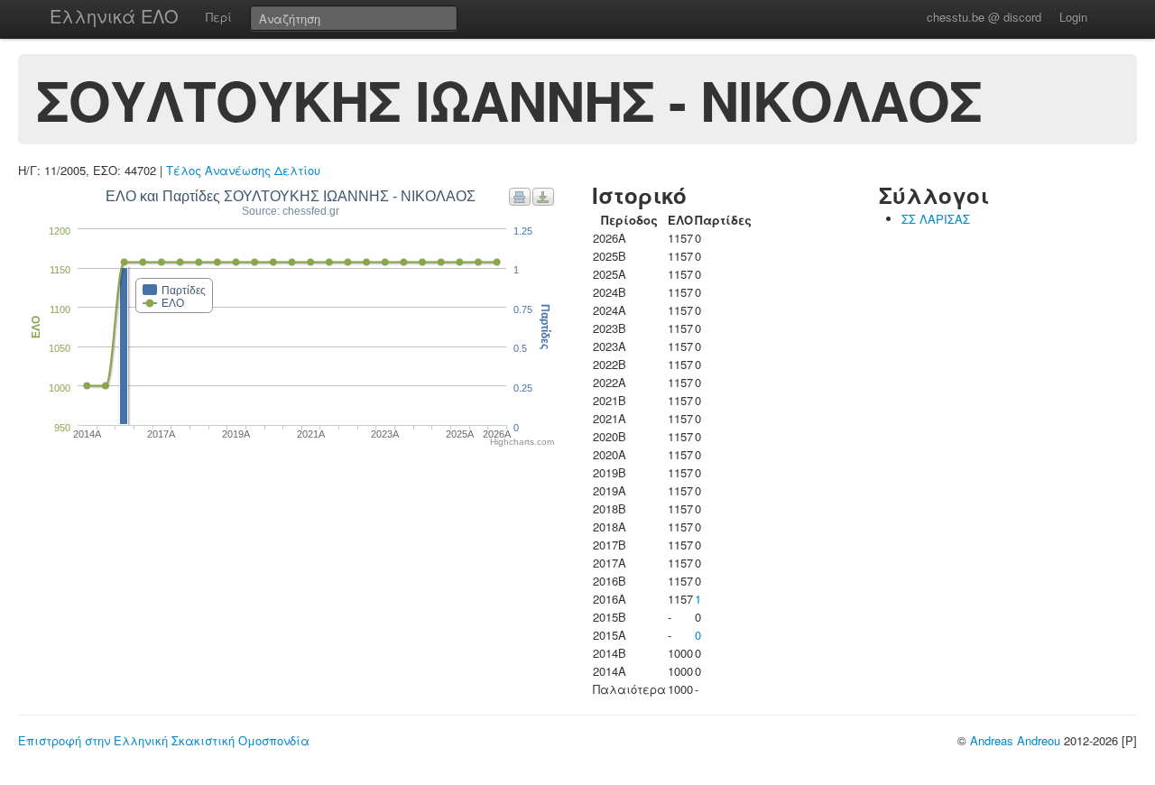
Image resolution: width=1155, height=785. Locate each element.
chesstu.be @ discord (984, 16)
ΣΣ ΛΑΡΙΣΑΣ (935, 218)
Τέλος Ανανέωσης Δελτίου (243, 170)
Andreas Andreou (1015, 740)
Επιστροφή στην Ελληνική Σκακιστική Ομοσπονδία (164, 740)
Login (1073, 16)
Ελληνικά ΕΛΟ (114, 16)
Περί (219, 16)
